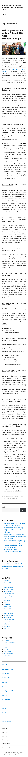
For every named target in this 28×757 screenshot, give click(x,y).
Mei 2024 (6, 628)
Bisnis (5, 647)
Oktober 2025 (8, 591)
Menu (4, 14)
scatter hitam (6, 704)
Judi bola (5, 732)
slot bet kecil (6, 699)
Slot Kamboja (6, 743)
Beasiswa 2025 (21, 495)
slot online (5, 717)
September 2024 (9, 619)
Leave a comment (13, 498)
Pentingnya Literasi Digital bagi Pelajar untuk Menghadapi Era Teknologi (13, 530)
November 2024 (9, 615)
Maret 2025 (7, 606)
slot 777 (4, 695)
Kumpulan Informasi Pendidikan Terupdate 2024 (12, 7)
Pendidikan (7, 651)
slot (3, 686)
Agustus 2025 (8, 596)
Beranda (4, 728)
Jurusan (6, 649)
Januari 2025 (8, 611)
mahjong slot (6, 673)
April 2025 (7, 604)
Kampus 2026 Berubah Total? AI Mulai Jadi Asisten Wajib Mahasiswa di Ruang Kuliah (15, 536)
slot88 (4, 708)
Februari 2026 (8, 583)
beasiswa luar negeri (7, 496)
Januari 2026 (8, 585)
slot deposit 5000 (7, 669)
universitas (7, 656)
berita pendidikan (9, 643)
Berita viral (7, 645)
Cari (3, 507)
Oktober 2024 (8, 617)
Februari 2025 (8, 609)
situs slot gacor (7, 721)
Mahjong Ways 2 (7, 740)
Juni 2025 (7, 600)
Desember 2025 (8, 587)
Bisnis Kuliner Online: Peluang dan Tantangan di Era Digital (13, 566)
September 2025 (9, 593)
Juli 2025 (6, 598)
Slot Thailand (6, 747)
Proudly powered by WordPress (13, 754)
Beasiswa (14, 495)
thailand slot (6, 678)
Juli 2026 (6, 580)
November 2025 (9, 589)
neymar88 (5, 564)
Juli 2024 (6, 624)
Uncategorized (8, 653)
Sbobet (4, 736)
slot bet (4, 665)
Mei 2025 (6, 602)
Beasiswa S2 (16, 496)
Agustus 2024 (8, 622)
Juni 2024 (7, 626)
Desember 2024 (8, 613)
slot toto (4, 682)
